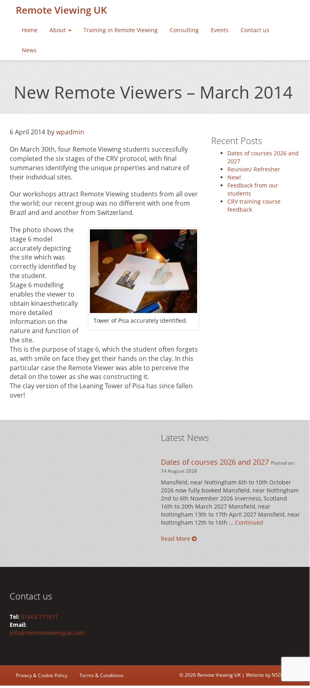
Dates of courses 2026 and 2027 (215, 462)
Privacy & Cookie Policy (41, 675)
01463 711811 (39, 616)
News (29, 50)
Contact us (255, 30)
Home (29, 30)
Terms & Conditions (101, 675)
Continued (249, 522)
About (58, 30)
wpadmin (70, 132)
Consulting (184, 30)
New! (234, 177)
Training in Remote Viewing (120, 30)
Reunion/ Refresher (253, 169)
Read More (176, 538)
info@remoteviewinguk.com (47, 633)
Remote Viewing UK (61, 9)
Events (220, 30)
